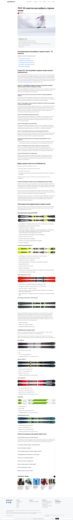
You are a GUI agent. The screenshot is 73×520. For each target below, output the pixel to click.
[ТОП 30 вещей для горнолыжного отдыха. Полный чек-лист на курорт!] (21, 481)
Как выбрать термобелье (24, 66)
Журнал (53, 1)
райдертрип (9, 500)
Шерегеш (36, 1)
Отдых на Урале (57, 503)
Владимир (21, 12)
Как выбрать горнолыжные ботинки (26, 62)
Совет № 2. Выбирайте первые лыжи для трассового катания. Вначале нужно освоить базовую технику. (35, 43)
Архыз (49, 1)
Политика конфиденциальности (47, 501)
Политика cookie (44, 504)
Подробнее (34, 513)
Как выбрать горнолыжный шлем (26, 60)
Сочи (40, 1)
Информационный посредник (34, 501)
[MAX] (8, 502)
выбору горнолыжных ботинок (26, 81)
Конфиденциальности (41, 518)
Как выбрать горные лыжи (24, 58)
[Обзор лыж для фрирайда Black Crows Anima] (36, 481)
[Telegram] (6, 502)
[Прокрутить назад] (52, 476)
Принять (57, 518)
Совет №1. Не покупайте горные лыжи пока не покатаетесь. (28, 42)
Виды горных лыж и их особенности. (24, 45)
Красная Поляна (30, 1)
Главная (19, 5)
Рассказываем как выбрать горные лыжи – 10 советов (27, 40)
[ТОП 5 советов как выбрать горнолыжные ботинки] (52, 481)
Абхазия (45, 1)
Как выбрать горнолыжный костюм (26, 64)
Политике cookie (35, 518)
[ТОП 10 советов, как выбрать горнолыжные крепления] (28, 481)
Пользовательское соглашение (47, 505)
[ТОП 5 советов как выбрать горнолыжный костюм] (44, 481)
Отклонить (52, 518)
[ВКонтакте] (10, 502)
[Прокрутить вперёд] (54, 476)
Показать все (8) (21, 46)
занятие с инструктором (40, 76)
